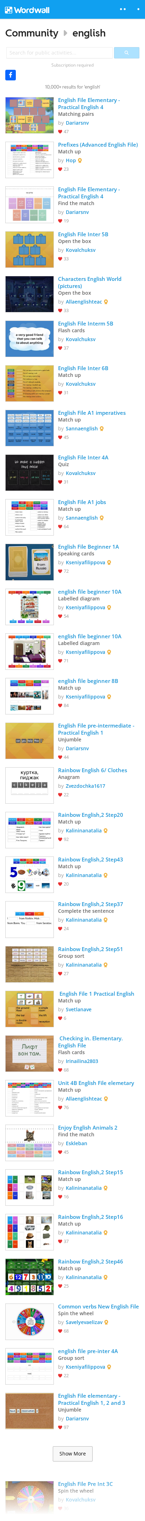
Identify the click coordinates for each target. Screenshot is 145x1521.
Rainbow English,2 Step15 (90, 1172)
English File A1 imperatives (92, 412)
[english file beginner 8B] (29, 695)
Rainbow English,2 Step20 (90, 814)
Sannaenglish (82, 428)
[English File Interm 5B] (29, 338)
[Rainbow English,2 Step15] (29, 1187)
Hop (71, 160)
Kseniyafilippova (85, 562)
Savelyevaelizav (84, 1322)
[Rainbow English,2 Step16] (29, 1231)
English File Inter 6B (83, 368)
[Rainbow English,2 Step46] (29, 1276)
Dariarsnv (77, 122)
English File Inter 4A (83, 457)
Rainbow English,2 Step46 (90, 1261)
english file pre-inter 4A (88, 1351)
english (89, 32)
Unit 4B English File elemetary (96, 1082)
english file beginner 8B (88, 680)
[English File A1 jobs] (29, 516)
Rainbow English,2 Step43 (90, 859)
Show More (72, 1454)
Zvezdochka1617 (85, 785)
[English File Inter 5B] (29, 249)
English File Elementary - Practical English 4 (89, 103)
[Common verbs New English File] (29, 1321)
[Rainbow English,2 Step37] (29, 918)
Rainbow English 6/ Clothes (92, 770)
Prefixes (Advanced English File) (98, 144)
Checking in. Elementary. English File (91, 1042)
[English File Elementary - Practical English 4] (29, 114)
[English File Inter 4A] (29, 472)
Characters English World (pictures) (90, 282)
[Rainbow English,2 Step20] (29, 829)
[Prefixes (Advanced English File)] (29, 159)
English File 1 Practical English (96, 993)
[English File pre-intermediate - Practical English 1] (29, 740)
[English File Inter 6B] (29, 382)
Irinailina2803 (82, 1061)
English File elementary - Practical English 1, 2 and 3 (91, 1399)
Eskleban (76, 1143)
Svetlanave (79, 1009)
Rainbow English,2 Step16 (90, 1216)
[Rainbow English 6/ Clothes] (29, 785)
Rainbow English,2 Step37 (90, 903)
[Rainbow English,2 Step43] (29, 874)
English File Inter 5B (83, 234)
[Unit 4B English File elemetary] (29, 1097)
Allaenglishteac (84, 301)
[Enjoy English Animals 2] (29, 1142)
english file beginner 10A (89, 591)
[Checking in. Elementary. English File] (29, 1053)
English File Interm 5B (85, 323)
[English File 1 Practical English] (29, 1008)
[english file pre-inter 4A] (29, 1365)
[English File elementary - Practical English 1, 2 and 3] (29, 1410)
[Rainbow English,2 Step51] (29, 963)
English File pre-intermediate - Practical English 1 (97, 729)
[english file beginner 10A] (29, 606)
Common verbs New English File (99, 1306)
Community (31, 32)
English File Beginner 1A (88, 546)
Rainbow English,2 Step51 (90, 948)
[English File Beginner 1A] (29, 561)
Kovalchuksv (80, 250)
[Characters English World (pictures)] (29, 293)
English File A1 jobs (82, 501)
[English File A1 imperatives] (29, 427)
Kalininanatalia (84, 830)
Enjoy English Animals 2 (88, 1127)
